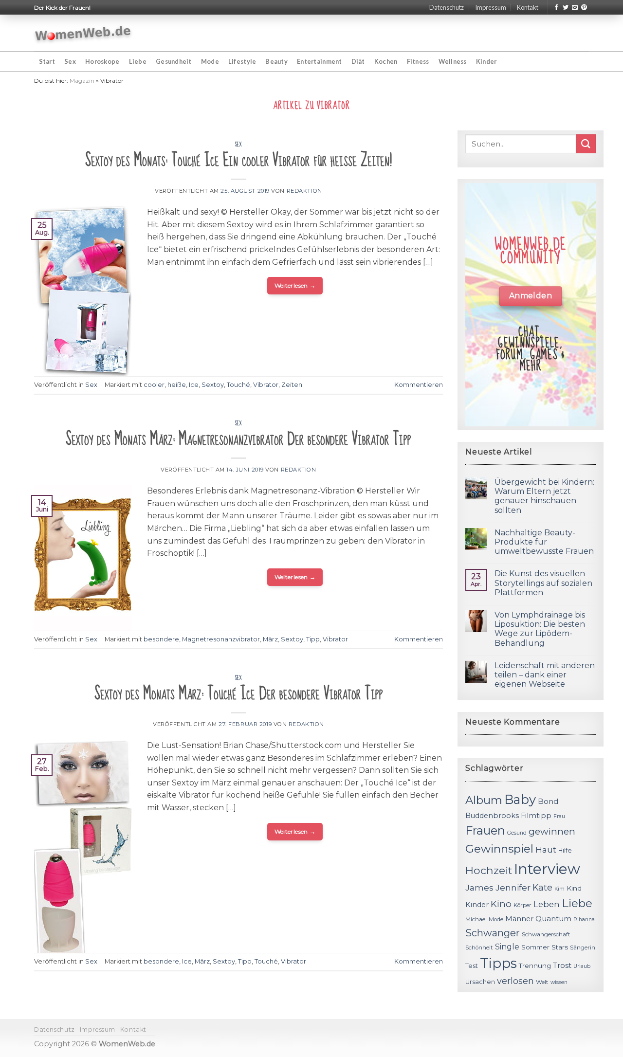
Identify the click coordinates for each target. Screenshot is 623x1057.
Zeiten (291, 384)
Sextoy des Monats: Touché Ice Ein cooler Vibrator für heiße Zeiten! (238, 160)
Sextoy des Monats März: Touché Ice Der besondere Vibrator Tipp (238, 693)
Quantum (553, 918)
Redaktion (304, 190)
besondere (161, 639)
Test (471, 965)
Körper (522, 905)
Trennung (535, 965)
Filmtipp (536, 815)
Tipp (313, 639)
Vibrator (265, 384)
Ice (194, 384)
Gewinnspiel (499, 849)
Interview (547, 868)
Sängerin (582, 947)
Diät (358, 61)
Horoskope (102, 61)
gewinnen (552, 831)
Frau (559, 816)
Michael (476, 919)
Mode (210, 61)
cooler (154, 384)
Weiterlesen (295, 285)
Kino (501, 904)
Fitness (418, 61)
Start (47, 61)
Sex (70, 61)
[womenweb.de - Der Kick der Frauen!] (83, 33)
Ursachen (480, 981)
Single (507, 946)
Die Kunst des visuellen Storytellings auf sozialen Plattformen (543, 583)
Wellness (453, 61)
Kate (542, 887)
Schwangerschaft (546, 934)
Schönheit (479, 947)
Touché (238, 384)
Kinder (486, 61)
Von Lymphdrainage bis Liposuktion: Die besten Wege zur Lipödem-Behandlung (540, 629)
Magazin (82, 80)
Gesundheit (174, 61)
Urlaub (581, 966)
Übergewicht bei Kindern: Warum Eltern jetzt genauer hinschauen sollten (544, 496)
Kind (574, 888)
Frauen (485, 830)
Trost (562, 965)
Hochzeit (488, 870)
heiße (176, 384)
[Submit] (586, 143)
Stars (559, 947)
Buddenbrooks (492, 815)
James (479, 887)
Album (483, 800)
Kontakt (527, 7)
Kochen (386, 61)
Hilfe (565, 850)
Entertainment (319, 61)
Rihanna (584, 919)
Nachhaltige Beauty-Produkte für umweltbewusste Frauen (544, 542)
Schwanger (492, 933)
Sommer (535, 947)
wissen (559, 982)
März (270, 639)
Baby (520, 799)
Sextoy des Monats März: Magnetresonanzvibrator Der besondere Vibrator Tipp (238, 439)
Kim (559, 889)
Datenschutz (446, 7)
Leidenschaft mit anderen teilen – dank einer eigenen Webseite (545, 675)
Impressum (490, 7)
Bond (548, 801)
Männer (519, 918)
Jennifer (513, 887)
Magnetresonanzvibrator (221, 639)
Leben (546, 904)
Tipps (498, 963)
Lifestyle (242, 61)
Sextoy (213, 384)
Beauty (276, 61)
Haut (545, 849)
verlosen (515, 981)
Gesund (517, 833)
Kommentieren (418, 384)
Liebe (138, 61)
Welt (542, 982)
